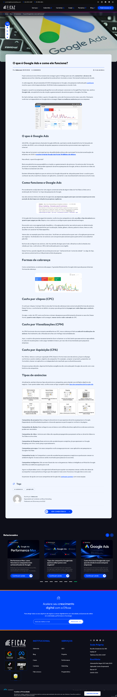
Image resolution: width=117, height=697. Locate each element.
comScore (90, 83)
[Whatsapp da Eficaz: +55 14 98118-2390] (103, 640)
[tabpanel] (22, 560)
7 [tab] (70, 581)
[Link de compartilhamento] (7, 28)
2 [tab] (46, 581)
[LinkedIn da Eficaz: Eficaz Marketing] (109, 2)
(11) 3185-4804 (39, 2)
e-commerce (18, 489)
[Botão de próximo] (112, 535)
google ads (29, 489)
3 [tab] (51, 581)
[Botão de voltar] (107, 535)
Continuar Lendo (17, 576)
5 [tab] (60, 581)
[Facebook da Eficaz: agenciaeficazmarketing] (105, 2)
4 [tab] (56, 581)
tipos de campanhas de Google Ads (81, 384)
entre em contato (67, 477)
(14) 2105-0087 (28, 2)
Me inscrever (74, 621)
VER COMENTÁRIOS (58, 512)
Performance (13, 542)
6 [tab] (65, 581)
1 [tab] (41, 581)
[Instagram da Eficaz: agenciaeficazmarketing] (102, 2)
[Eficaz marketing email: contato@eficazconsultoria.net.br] (98, 2)
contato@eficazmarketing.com (13, 2)
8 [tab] (75, 581)
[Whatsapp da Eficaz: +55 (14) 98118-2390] (113, 2)
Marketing (85, 542)
